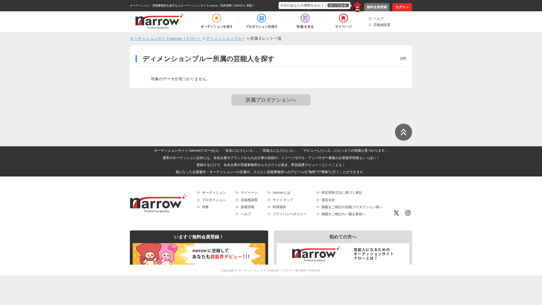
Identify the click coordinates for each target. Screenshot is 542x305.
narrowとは (281, 193)
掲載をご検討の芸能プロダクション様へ (352, 207)
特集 (205, 207)
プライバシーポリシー (290, 214)
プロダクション (214, 200)
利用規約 (279, 207)
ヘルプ (378, 19)
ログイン (402, 7)
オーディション (214, 193)
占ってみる (338, 5)
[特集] (305, 21)
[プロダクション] (261, 21)
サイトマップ (283, 200)
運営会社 (328, 200)
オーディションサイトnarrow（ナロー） (266, 270)
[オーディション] (216, 21)
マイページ (249, 193)
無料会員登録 (377, 7)
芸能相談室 (381, 25)
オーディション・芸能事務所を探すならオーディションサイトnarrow (174, 5)
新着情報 (247, 207)
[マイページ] (343, 21)
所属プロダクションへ (271, 100)
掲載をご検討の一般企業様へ (344, 214)
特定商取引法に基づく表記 (342, 193)
